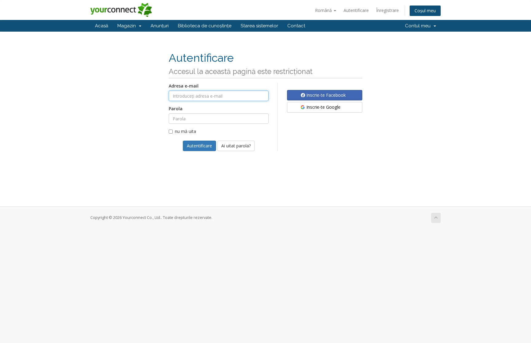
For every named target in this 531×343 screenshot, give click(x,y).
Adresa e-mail (184, 86)
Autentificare (356, 10)
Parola (176, 108)
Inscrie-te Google (322, 107)
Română (324, 10)
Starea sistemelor (259, 26)
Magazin (127, 26)
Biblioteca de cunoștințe (204, 26)
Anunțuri (160, 26)
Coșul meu (425, 11)
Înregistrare (387, 10)
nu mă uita (185, 131)
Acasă (101, 26)
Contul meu (419, 26)
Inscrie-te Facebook (325, 95)
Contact (296, 26)
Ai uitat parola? (236, 146)
